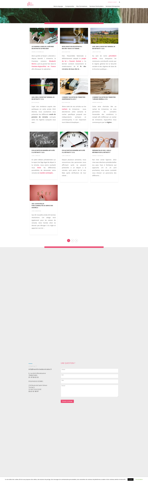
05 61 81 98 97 (34, 391)
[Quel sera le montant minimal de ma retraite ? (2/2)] (104, 36)
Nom (63, 375)
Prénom (63, 369)
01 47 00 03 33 (34, 377)
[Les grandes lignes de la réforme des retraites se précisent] (44, 36)
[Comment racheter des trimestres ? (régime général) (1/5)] (104, 86)
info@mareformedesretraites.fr (40, 369)
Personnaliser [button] (139, 479)
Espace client (112, 2)
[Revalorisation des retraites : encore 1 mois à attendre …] (74, 36)
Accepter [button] (130, 479)
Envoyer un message (67, 401)
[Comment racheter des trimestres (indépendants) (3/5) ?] (74, 86)
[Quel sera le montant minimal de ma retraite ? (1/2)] (44, 86)
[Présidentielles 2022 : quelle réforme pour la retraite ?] (104, 139)
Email (63, 380)
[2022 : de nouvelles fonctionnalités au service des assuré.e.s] (44, 193)
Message (63, 385)
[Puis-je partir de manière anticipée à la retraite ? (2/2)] (44, 139)
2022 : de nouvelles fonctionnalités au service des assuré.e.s (42, 205)
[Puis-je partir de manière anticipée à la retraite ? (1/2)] (74, 139)
